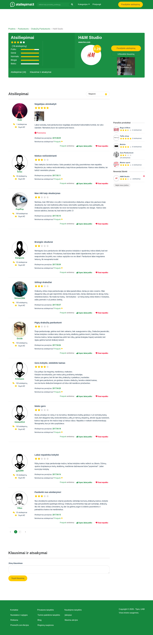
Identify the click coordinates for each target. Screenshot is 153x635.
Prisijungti (97, 4)
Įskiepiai (68, 615)
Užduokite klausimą (126, 54)
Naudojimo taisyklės (73, 610)
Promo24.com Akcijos (19, 625)
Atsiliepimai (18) (18, 72)
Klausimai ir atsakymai (40, 72)
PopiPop (20, 209)
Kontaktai (14, 610)
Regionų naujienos (46, 625)
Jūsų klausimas (15, 563)
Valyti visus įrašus (121, 185)
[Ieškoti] (72, 4)
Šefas (19, 172)
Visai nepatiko (102, 146)
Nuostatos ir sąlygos (19, 615)
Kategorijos (83, 4)
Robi (20, 120)
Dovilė (20, 339)
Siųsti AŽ (21, 127)
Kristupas (19, 379)
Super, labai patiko (85, 146)
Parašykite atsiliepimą (130, 4)
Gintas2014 (20, 422)
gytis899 (20, 471)
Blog (39, 620)
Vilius (19, 508)
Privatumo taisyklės (45, 610)
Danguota (19, 258)
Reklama (14, 620)
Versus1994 (19, 298)
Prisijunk (57, 142)
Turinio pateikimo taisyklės (49, 615)
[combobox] (98, 94)
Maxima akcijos (71, 620)
